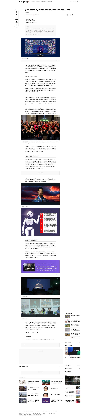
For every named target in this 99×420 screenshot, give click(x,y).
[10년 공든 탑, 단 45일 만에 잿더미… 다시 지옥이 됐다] (23, 403)
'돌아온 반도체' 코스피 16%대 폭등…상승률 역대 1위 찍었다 (56, 382)
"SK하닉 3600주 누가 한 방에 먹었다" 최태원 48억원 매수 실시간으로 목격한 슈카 (46, 270)
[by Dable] (60, 367)
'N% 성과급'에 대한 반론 (55, 394)
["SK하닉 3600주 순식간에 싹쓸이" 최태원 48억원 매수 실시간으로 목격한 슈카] (67, 322)
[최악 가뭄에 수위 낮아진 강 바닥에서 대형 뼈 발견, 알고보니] (67, 335)
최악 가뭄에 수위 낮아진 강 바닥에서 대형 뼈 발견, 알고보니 (45, 264)
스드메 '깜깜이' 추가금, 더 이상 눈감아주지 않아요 (33, 382)
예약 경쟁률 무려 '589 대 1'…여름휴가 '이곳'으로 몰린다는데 (75, 325)
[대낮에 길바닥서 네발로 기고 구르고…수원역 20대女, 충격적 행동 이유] (67, 317)
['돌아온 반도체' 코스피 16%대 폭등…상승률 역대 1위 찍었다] (46, 384)
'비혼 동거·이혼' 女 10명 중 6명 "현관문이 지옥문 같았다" (33, 388)
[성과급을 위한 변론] (46, 390)
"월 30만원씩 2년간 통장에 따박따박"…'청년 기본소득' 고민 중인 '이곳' (33, 394)
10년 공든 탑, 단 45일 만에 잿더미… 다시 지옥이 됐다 (33, 401)
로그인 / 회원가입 (73, 1)
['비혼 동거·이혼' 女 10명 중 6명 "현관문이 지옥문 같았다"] (23, 390)
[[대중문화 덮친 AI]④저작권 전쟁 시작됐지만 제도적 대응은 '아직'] (40, 222)
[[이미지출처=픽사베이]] (40, 47)
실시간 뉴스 (33, 1)
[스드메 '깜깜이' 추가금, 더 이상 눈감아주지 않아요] (23, 384)
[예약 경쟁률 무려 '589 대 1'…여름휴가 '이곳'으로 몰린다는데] (67, 326)
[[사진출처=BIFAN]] (40, 286)
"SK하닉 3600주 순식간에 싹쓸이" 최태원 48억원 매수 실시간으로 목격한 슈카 (75, 321)
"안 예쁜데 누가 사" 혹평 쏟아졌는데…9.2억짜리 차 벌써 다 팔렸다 (67, 388)
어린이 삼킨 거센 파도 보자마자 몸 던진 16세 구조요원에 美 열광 (75, 330)
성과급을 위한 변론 (54, 388)
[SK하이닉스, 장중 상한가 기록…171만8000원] (46, 403)
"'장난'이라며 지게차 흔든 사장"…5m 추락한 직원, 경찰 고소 (67, 392)
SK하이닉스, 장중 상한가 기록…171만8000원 (56, 401)
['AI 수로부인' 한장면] (40, 194)
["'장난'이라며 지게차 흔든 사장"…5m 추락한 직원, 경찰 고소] (74, 393)
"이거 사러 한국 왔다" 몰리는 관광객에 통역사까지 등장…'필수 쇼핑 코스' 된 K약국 (46, 268)
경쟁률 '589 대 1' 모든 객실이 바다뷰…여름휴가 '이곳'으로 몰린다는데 (46, 266)
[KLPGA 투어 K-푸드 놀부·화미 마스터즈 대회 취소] (74, 402)
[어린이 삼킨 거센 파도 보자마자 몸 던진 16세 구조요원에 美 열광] (67, 331)
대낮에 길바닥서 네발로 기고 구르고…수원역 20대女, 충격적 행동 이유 (75, 316)
